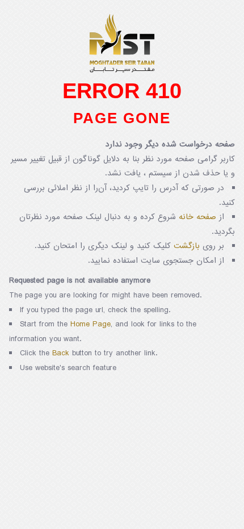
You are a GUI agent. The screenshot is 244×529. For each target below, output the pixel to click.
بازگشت (187, 246)
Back (60, 353)
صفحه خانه (197, 217)
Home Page (90, 324)
